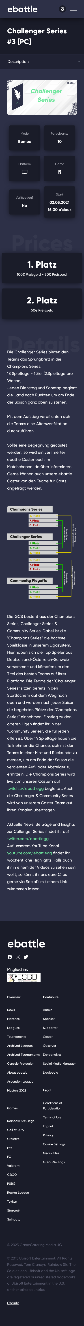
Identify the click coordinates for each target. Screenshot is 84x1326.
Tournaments (16, 1036)
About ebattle (17, 1072)
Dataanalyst (52, 1054)
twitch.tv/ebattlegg (25, 788)
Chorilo (13, 1303)
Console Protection (20, 1063)
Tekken (12, 1201)
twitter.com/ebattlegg (28, 838)
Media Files (51, 1153)
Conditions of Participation (52, 1105)
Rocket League (18, 1192)
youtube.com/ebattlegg (29, 853)
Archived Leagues (20, 1045)
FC (9, 1156)
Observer (49, 1045)
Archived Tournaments (23, 1054)
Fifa (10, 1148)
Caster (48, 1036)
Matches (13, 1019)
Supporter (50, 1027)
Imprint (48, 1126)
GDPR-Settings (54, 1162)
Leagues (13, 1027)
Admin (47, 1010)
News (11, 1010)
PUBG (11, 1183)
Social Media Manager (59, 1063)
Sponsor (49, 1019)
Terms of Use (52, 1117)
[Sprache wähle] (62, 9)
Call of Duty (15, 1130)
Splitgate (13, 1219)
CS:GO (12, 1174)
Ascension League (20, 1081)
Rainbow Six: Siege (20, 1121)
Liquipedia (50, 1072)
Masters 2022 (16, 1090)
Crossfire (13, 1139)
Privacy (48, 1135)
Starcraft (13, 1210)
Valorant (13, 1165)
